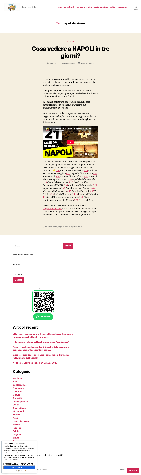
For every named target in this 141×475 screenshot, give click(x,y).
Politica (16, 431)
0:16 (86, 170)
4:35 (92, 191)
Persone (17, 428)
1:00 (58, 176)
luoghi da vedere (51, 227)
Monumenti (18, 411)
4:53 (52, 194)
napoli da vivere (76, 227)
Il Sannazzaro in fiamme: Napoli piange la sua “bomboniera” (41, 342)
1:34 (70, 179)
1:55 (45, 182)
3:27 (95, 185)
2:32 (92, 182)
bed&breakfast (20, 385)
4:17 (69, 191)
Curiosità (17, 398)
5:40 (81, 197)
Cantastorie (18, 388)
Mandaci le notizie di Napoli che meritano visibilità (96, 7)
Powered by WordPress (38, 470)
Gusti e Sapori (19, 408)
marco (53, 63)
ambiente (17, 378)
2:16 (71, 182)
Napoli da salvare (21, 421)
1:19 (86, 176)
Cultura (70, 41)
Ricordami (18, 274)
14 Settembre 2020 (68, 63)
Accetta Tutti (19, 467)
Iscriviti (133, 470)
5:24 (45, 197)
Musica (16, 415)
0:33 (68, 173)
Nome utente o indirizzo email (23, 255)
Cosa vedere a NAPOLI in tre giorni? (70, 52)
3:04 (66, 185)
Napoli (16, 418)
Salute (16, 438)
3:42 (63, 188)
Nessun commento (87, 63)
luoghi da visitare (64, 227)
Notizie (16, 424)
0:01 (58, 170)
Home (59, 7)
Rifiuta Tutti (27, 464)
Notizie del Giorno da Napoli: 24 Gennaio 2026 (35, 363)
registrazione (122, 7)
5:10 (76, 194)
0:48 (95, 173)
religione (17, 434)
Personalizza (11, 464)
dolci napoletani (20, 401)
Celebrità (17, 391)
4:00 (94, 188)
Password (16, 264)
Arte (15, 381)
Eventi (16, 405)
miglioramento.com (52, 208)
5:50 (76, 200)
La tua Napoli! (69, 7)
